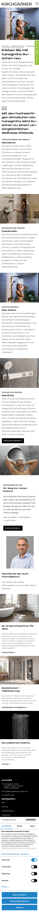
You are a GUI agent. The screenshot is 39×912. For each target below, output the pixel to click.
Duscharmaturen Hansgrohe (13, 48)
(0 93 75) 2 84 (10, 520)
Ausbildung (6, 815)
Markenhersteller (17, 46)
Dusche (5, 764)
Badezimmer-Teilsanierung (14, 707)
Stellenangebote (8, 811)
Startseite (5, 46)
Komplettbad (8, 652)
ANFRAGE (37, 59)
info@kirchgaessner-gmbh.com (16, 791)
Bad (3, 802)
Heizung (5, 807)
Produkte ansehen (12, 441)
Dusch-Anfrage (12, 528)
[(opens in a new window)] (37, 43)
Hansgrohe (30, 46)
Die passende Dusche (16, 743)
